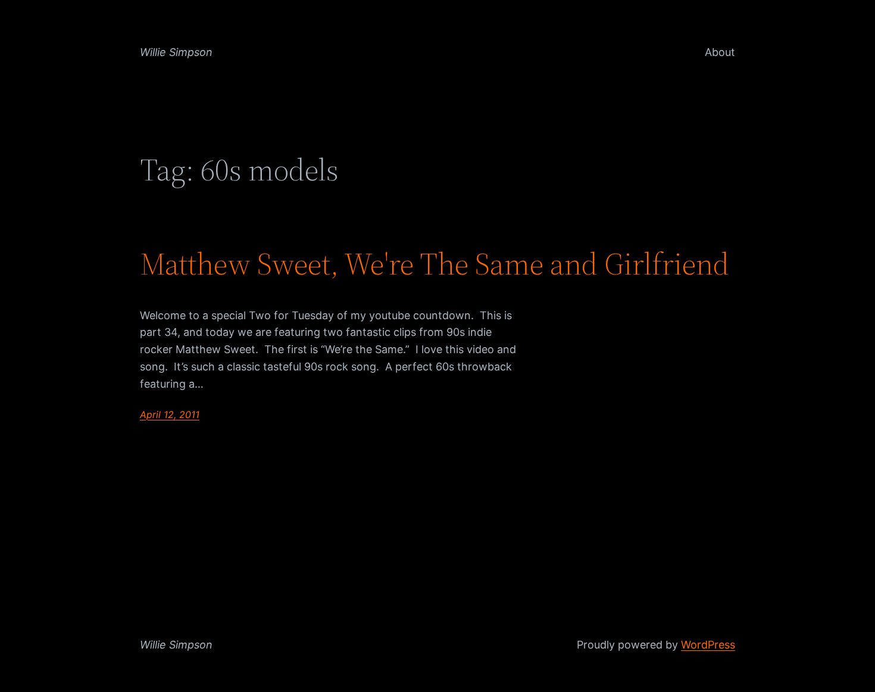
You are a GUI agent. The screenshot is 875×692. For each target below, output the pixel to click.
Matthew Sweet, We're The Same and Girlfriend (434, 264)
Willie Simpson (176, 52)
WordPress (708, 644)
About (720, 52)
